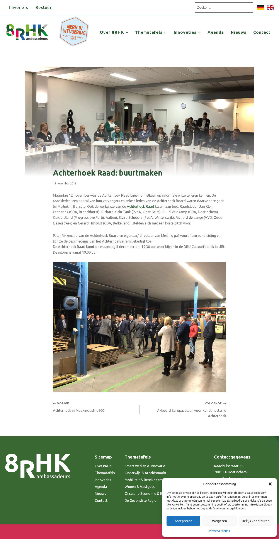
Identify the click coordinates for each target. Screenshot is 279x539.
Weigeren (219, 521)
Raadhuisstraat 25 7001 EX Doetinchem (230, 469)
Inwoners (18, 7)
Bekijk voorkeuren (255, 521)
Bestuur (43, 7)
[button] (270, 484)
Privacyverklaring (219, 530)
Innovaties (103, 480)
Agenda (216, 32)
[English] (270, 10)
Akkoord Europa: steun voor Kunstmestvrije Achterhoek (191, 410)
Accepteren (183, 521)
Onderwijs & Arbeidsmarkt (145, 473)
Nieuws (239, 32)
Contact (261, 32)
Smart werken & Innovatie (145, 466)
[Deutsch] (260, 10)
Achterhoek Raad (140, 206)
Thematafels (105, 473)
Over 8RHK (103, 466)
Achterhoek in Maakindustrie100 (78, 407)
